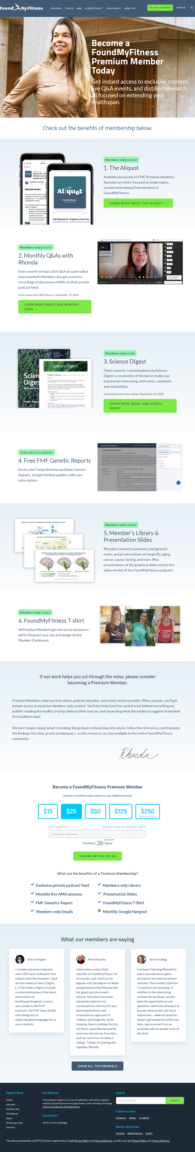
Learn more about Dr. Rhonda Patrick (61, 1119)
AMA (79, 8)
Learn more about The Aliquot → (138, 203)
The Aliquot (113, 8)
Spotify (149, 1145)
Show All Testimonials (97, 1066)
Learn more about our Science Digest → (136, 405)
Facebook (144, 1130)
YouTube (120, 1145)
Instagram (121, 1130)
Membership (12, 1121)
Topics (69, 8)
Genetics (130, 8)
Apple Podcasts (135, 1145)
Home (9, 1112)
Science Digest (94, 8)
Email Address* (59, 826)
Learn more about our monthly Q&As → (51, 306)
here (64, 1134)
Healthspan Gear (14, 1135)
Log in (142, 826)
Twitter (132, 1130)
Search (174, 1112)
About (9, 1130)
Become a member (160, 7)
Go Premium (170, 1089)
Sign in (181, 7)
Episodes (56, 8)
